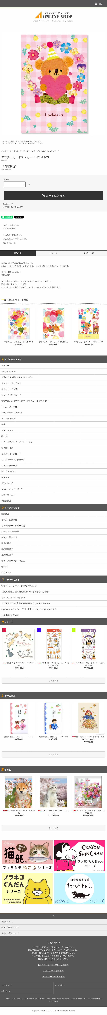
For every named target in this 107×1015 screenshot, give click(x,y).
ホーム (5, 141)
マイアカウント (6, 985)
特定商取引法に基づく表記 (13, 207)
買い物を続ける (9, 243)
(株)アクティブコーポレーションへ (53, 965)
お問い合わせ (6, 991)
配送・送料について (33, 998)
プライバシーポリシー (78, 998)
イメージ (53, 253)
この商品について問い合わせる (15, 239)
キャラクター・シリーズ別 (17, 143)
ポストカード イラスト (16, 141)
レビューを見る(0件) (11, 225)
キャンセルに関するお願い (13, 597)
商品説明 (18, 253)
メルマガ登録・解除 (93, 998)
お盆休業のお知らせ (10, 615)
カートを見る (59, 985)
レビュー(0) (89, 253)
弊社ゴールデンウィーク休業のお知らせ (19, 586)
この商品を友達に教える (12, 235)
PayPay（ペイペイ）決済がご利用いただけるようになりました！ (30, 609)
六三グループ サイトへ (53, 971)
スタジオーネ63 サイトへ (53, 976)
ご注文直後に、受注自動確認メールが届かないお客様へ (25, 591)
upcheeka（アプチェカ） (33, 141)
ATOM (56, 1001)
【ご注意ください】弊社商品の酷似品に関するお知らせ (25, 603)
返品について (8, 204)
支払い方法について (18, 998)
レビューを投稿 (9, 229)
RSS (50, 1001)
